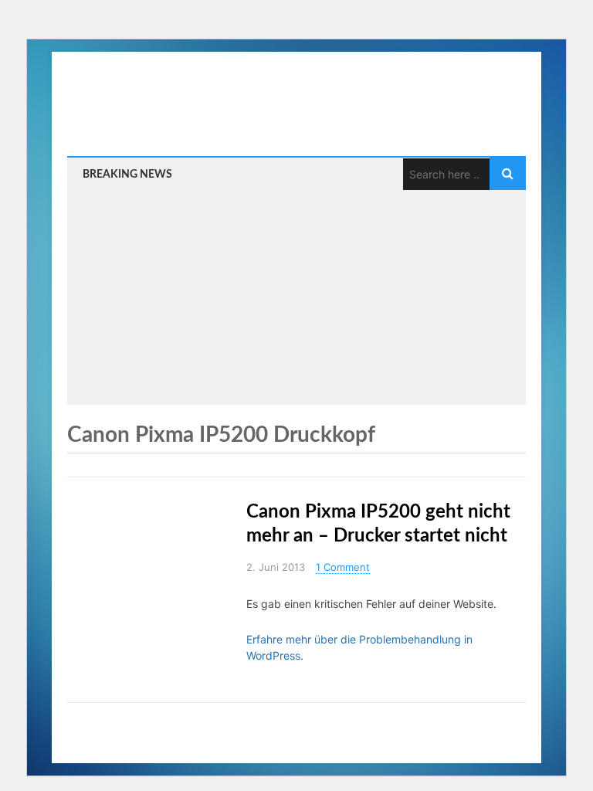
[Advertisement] (296, 293)
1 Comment (343, 567)
